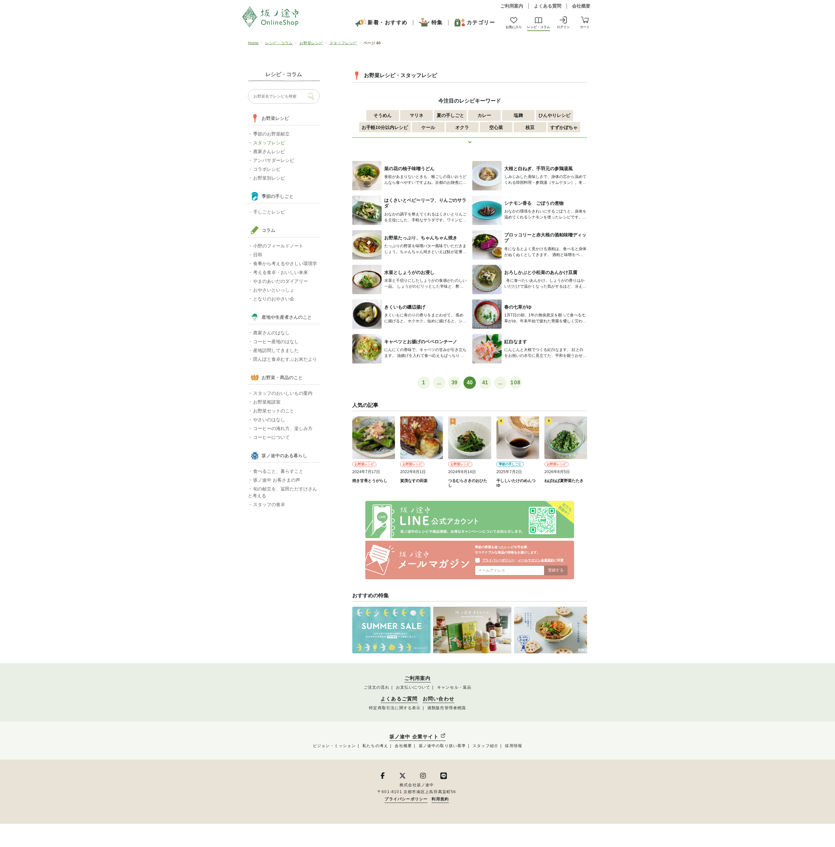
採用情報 (513, 745)
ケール (428, 127)
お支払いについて (413, 687)
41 (485, 382)
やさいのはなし (269, 419)
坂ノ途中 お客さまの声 (276, 480)
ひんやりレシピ (554, 115)
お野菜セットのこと (273, 410)
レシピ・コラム (279, 43)
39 (454, 382)
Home (253, 43)
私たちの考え (375, 745)
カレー (484, 115)
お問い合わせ (438, 698)
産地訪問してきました (276, 350)
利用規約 (440, 799)
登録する (556, 570)
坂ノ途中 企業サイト (414, 736)
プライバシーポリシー (498, 560)
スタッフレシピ (343, 43)
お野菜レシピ (311, 43)
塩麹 (518, 115)
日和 (257, 254)
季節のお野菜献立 (271, 133)
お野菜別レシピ (269, 178)
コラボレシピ (267, 169)
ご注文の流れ (376, 687)
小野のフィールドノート (278, 245)
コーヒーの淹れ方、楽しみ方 (282, 428)
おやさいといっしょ (273, 290)
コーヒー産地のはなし (276, 341)
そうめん (382, 115)
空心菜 (496, 127)
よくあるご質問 (399, 698)
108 (515, 382)
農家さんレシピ (269, 151)
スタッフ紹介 (485, 745)
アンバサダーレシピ (273, 160)
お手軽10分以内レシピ (385, 127)
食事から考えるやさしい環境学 (285, 263)
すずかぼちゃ (564, 127)
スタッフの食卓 (269, 504)
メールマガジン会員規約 (536, 560)
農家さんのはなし (271, 332)
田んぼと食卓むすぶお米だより (285, 359)
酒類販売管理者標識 (446, 708)
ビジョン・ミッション (334, 745)
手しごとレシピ (269, 212)
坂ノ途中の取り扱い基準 (442, 745)
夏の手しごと (450, 115)
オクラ (462, 127)
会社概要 (581, 5)
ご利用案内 (511, 5)
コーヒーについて (271, 437)
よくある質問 (547, 5)
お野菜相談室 (267, 402)
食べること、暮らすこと (278, 471)
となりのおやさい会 (273, 298)
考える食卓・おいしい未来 (280, 272)
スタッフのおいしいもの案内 (282, 393)
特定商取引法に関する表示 (394, 708)
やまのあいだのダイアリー (280, 281)
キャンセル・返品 (454, 687)
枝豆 (530, 127)
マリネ (416, 115)
